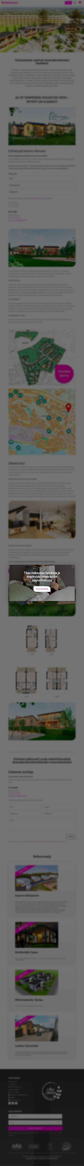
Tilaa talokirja (42, 589)
